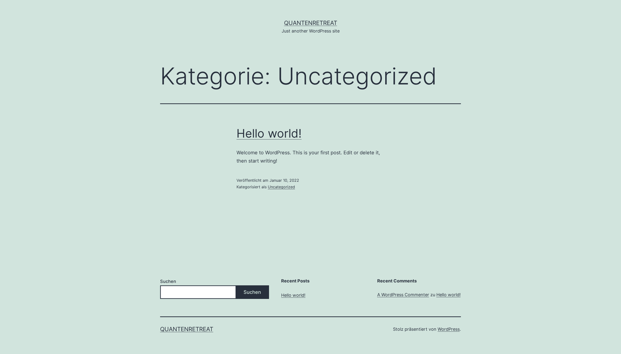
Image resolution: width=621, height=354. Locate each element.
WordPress (449, 329)
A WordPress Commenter (403, 294)
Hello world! (269, 133)
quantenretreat (310, 22)
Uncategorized (281, 186)
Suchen (168, 281)
